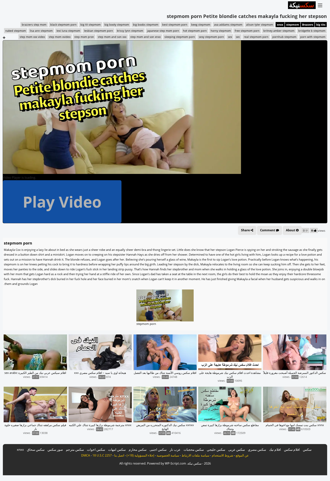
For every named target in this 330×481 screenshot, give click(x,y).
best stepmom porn (174, 24)
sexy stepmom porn (211, 37)
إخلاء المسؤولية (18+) (140, 455)
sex (230, 37)
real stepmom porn (256, 37)
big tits (320, 24)
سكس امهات (117, 449)
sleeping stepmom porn (179, 37)
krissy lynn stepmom (130, 31)
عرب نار (175, 449)
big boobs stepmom (145, 24)
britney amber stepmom (278, 31)
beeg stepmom (200, 24)
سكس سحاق (35, 449)
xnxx (280, 24)
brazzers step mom (34, 24)
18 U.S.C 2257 (102, 455)
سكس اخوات (96, 449)
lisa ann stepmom (41, 31)
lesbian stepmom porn (98, 31)
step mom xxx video (32, 37)
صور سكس (55, 449)
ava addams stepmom (228, 24)
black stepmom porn (63, 24)
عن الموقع (242, 455)
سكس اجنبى (158, 449)
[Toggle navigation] (321, 4)
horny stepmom (221, 31)
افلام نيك (275, 449)
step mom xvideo (59, 37)
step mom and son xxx (112, 37)
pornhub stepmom (284, 37)
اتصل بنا (119, 455)
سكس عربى (236, 449)
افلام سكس (292, 449)
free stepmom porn (247, 31)
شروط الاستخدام (222, 455)
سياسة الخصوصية (168, 455)
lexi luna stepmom (68, 31)
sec (238, 37)
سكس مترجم (75, 449)
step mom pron (84, 37)
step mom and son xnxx (145, 37)
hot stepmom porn (195, 31)
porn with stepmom (312, 37)
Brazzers (307, 24)
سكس (307, 449)
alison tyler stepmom (259, 24)
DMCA (85, 455)
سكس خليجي (216, 449)
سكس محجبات (194, 449)
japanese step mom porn (163, 31)
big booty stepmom (116, 24)
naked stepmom (15, 31)
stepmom (292, 24)
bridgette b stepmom (311, 31)
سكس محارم (137, 449)
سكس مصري (257, 449)
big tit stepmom (90, 24)
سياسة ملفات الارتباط (195, 455)
